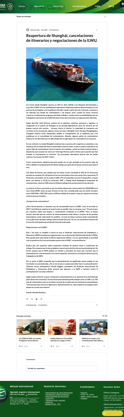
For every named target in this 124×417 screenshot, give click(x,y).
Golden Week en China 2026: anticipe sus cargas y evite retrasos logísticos (61, 339)
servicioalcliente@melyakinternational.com (25, 398)
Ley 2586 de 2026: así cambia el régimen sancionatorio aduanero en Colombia (30, 339)
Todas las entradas (23, 16)
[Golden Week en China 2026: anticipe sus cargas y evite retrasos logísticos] (62, 327)
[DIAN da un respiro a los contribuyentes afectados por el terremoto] (93, 327)
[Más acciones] (97, 30)
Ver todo (105, 316)
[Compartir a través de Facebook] (27, 299)
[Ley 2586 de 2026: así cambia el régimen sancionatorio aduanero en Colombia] (31, 327)
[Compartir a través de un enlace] (41, 299)
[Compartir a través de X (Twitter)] (32, 299)
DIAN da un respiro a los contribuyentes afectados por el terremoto (93, 339)
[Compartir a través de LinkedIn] (36, 299)
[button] (105, 16)
